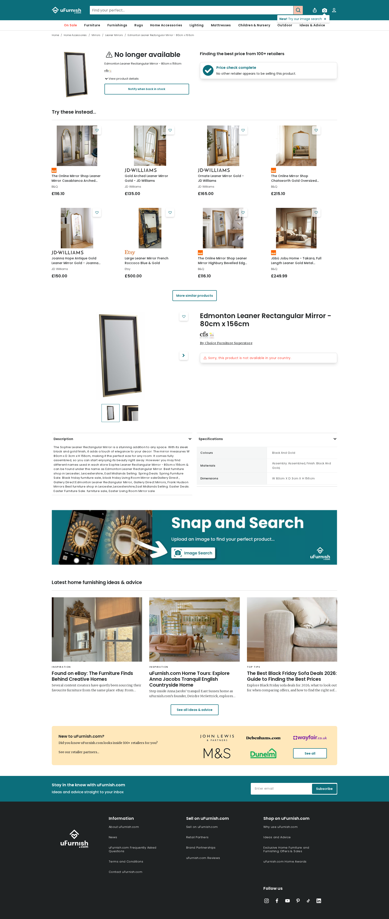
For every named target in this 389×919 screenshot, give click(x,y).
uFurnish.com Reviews (203, 858)
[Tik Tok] (308, 901)
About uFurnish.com (124, 827)
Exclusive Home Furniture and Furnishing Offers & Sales (286, 849)
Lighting (197, 25)
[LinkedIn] (319, 901)
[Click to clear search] (288, 10)
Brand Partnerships (201, 847)
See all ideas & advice (195, 710)
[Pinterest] (298, 901)
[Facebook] (277, 901)
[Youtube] (287, 901)
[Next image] (183, 355)
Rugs (138, 25)
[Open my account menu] (334, 10)
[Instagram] (266, 901)
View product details (124, 78)
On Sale (70, 25)
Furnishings (117, 25)
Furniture (92, 25)
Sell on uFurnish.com (202, 827)
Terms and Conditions (126, 861)
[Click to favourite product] (97, 130)
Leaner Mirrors (114, 35)
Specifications (211, 439)
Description (63, 439)
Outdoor (284, 25)
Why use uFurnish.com (280, 827)
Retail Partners (197, 837)
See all (310, 753)
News (113, 837)
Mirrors (96, 35)
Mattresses (221, 25)
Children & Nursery (254, 25)
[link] (77, 146)
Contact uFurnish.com (125, 872)
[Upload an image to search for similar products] (324, 10)
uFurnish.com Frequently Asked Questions (132, 849)
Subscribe (324, 788)
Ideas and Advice (277, 837)
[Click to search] (298, 10)
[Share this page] (315, 10)
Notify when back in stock (146, 89)
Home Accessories (166, 25)
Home (55, 35)
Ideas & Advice (312, 25)
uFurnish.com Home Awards (285, 861)
